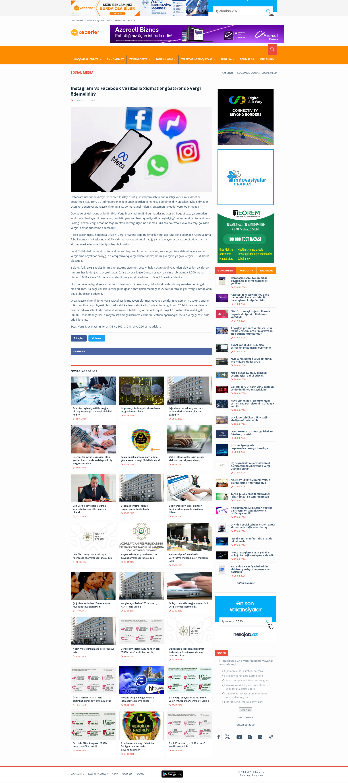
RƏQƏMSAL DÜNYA (86, 59)
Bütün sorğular (246, 724)
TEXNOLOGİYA (138, 59)
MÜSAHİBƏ (267, 59)
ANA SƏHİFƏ (77, 20)
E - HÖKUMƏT (115, 59)
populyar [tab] (246, 270)
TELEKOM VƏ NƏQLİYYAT (196, 59)
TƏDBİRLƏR (247, 59)
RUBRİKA (226, 59)
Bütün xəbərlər (245, 583)
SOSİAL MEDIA (269, 72)
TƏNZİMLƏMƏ (164, 59)
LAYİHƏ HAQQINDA (94, 20)
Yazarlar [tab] (266, 270)
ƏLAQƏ (131, 20)
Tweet (98, 338)
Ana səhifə (227, 72)
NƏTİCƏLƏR (245, 717)
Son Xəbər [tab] (225, 270)
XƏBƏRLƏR (120, 20)
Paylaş (79, 338)
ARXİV (109, 20)
